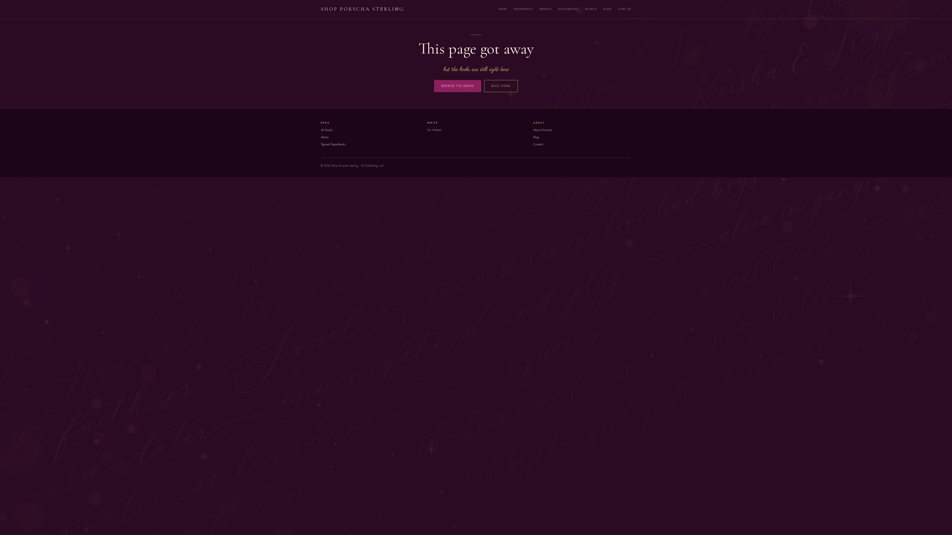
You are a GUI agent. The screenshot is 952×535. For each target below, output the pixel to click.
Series (324, 137)
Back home (501, 86)
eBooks (545, 9)
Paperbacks (523, 9)
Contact (538, 144)
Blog (607, 9)
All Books (327, 130)
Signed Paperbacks (333, 144)
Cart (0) (624, 9)
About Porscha (542, 130)
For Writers (434, 130)
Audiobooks (568, 9)
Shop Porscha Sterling (362, 9)
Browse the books (457, 86)
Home (502, 9)
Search (591, 9)
